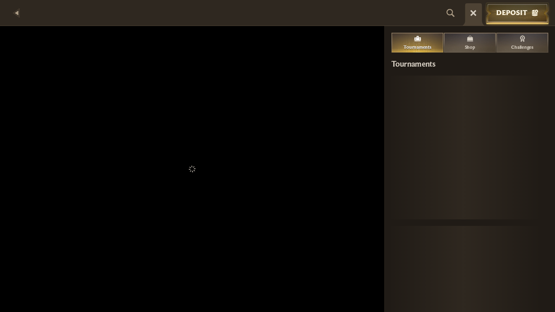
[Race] (473, 13)
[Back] (16, 13)
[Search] (450, 13)
